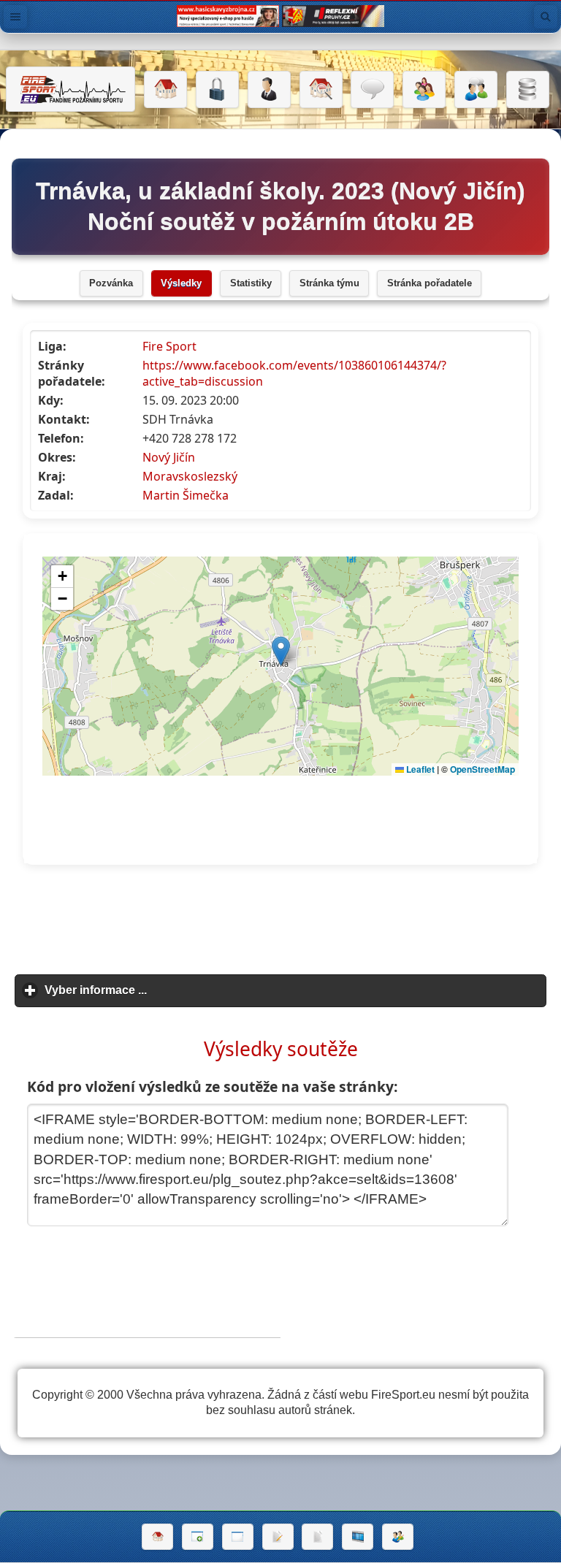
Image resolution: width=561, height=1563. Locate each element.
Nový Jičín (168, 457)
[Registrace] (269, 90)
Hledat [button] (545, 16)
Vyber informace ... (164, 990)
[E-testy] (424, 90)
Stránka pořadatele (429, 283)
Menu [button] (15, 16)
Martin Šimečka (185, 495)
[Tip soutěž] (397, 1537)
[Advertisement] (280, 920)
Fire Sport (169, 346)
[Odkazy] (321, 90)
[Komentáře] (372, 90)
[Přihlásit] (217, 90)
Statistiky (251, 283)
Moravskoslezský (189, 476)
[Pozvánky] (237, 1537)
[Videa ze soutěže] (357, 1537)
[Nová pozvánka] (197, 1537)
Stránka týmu (329, 283)
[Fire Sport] (70, 89)
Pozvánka (111, 283)
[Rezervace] (278, 1537)
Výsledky (181, 283)
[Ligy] (527, 90)
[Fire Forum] (475, 90)
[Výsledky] (317, 1537)
